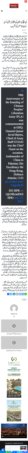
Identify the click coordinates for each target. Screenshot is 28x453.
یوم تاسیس (23, 299)
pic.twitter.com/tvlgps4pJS (14, 183)
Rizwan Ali (14, 314)
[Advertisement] (14, 13)
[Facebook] (25, 451)
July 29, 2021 (18, 200)
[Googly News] (14, 6)
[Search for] (26, 11)
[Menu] (2, 11)
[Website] (14, 316)
